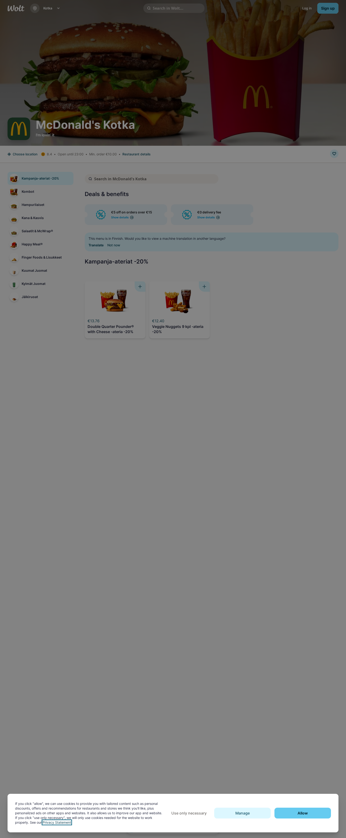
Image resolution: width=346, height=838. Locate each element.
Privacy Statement (57, 822)
